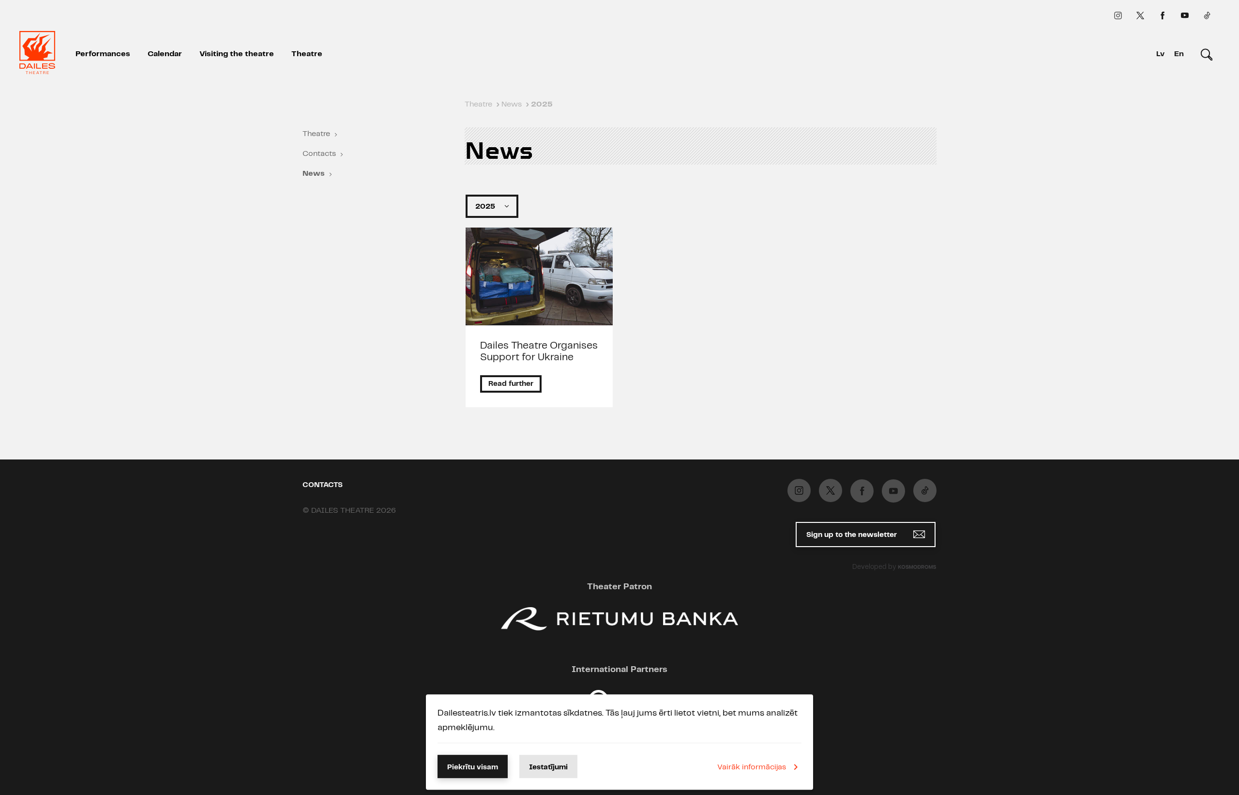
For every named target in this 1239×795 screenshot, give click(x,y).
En (1179, 54)
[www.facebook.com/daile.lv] (1162, 15)
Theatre (306, 54)
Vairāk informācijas (751, 767)
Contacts (319, 153)
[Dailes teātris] (37, 54)
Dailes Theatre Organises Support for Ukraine (539, 351)
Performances (103, 54)
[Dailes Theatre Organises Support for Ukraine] (539, 276)
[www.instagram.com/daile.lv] (1118, 15)
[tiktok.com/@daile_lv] (1207, 15)
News (313, 173)
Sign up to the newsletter (852, 535)
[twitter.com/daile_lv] (1140, 15)
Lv (1160, 54)
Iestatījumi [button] (548, 767)
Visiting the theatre (236, 54)
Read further (510, 384)
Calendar (165, 54)
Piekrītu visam (472, 767)
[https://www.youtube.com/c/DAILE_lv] (1185, 15)
